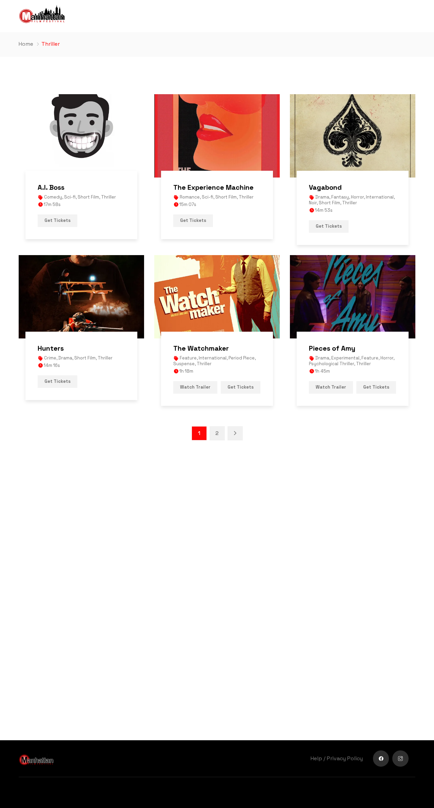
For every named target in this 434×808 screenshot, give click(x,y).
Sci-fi (70, 197)
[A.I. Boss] (81, 136)
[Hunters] (81, 296)
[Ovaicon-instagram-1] (400, 758)
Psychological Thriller (331, 364)
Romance (190, 197)
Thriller (108, 197)
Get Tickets (57, 220)
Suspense (184, 364)
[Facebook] (381, 758)
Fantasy (340, 197)
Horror (357, 197)
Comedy (53, 197)
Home (26, 43)
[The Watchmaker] (217, 296)
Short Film (88, 197)
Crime (50, 358)
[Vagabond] (352, 136)
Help (316, 758)
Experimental (345, 358)
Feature (188, 358)
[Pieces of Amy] (352, 296)
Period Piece (242, 358)
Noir (313, 203)
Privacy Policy (345, 758)
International (380, 197)
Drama (322, 197)
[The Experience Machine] (217, 136)
